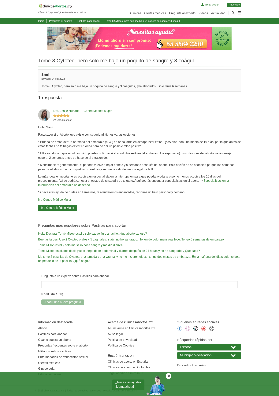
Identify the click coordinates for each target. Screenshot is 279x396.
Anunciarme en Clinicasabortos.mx (131, 328)
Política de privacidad (122, 339)
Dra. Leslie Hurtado (66, 110)
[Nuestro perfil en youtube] (203, 329)
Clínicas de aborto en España (128, 361)
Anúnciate (234, 4)
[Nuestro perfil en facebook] (179, 329)
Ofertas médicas (155, 13)
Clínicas (135, 13)
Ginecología (46, 368)
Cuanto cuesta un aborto (54, 339)
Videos (203, 13)
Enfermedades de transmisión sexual (63, 357)
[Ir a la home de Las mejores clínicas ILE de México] (62, 6)
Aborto (42, 328)
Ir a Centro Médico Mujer (54, 199)
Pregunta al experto (182, 13)
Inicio (41, 21)
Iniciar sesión (211, 4)
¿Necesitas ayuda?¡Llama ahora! (128, 384)
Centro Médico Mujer (98, 110)
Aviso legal (115, 334)
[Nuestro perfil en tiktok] (195, 329)
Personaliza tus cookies (191, 365)
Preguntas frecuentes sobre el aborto (63, 345)
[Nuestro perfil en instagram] (187, 329)
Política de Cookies (121, 345)
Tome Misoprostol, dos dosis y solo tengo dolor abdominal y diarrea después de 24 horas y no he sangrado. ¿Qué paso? (119, 250)
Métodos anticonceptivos (55, 351)
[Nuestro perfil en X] (211, 329)
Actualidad (218, 13)
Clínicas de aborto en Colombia (129, 367)
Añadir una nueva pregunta (62, 302)
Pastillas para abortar (88, 21)
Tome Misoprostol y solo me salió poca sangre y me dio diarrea (80, 245)
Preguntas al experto (60, 21)
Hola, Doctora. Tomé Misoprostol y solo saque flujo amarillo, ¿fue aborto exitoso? (92, 233)
